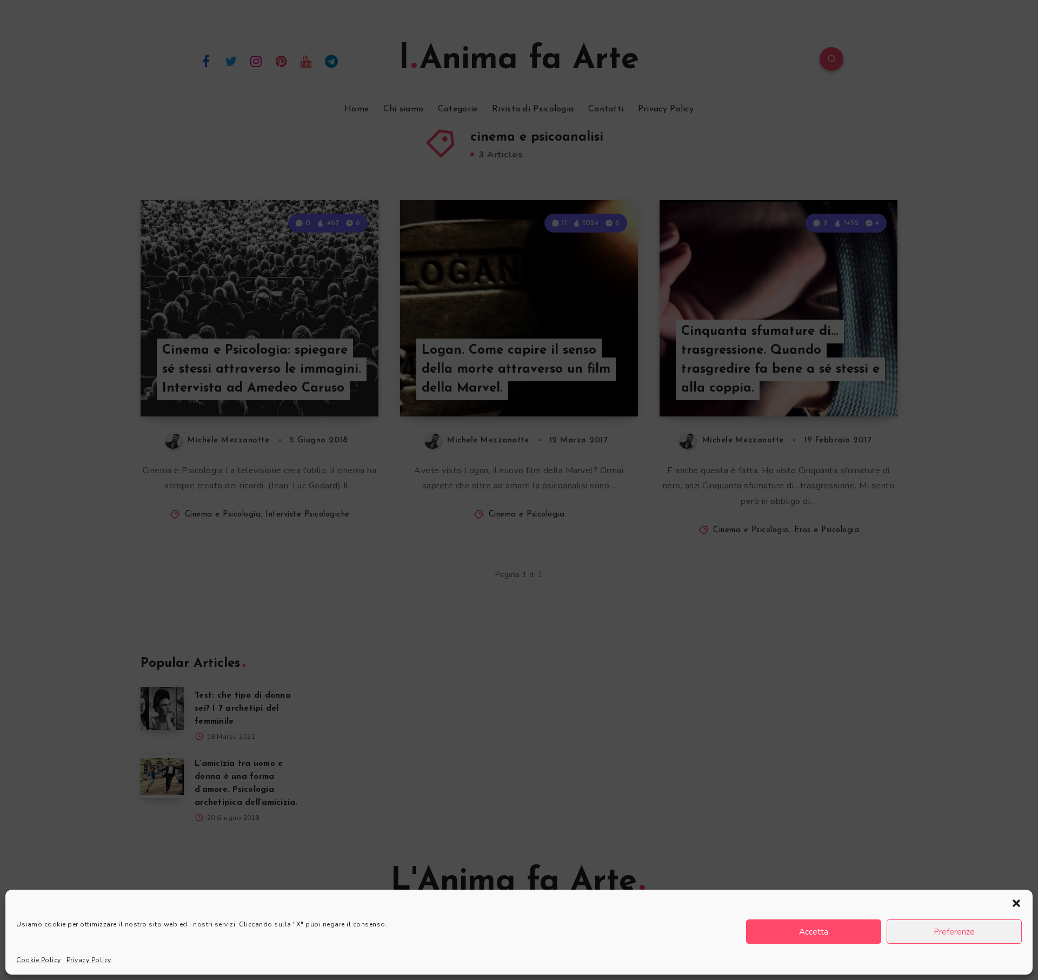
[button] (1016, 903)
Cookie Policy (38, 960)
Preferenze (954, 931)
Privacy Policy (88, 960)
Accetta (813, 931)
